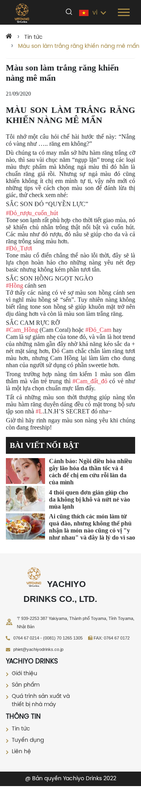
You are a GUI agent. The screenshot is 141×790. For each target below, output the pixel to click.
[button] (123, 10)
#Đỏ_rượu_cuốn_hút (32, 213)
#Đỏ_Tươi (19, 248)
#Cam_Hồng (22, 329)
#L (39, 411)
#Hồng (14, 285)
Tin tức (33, 37)
